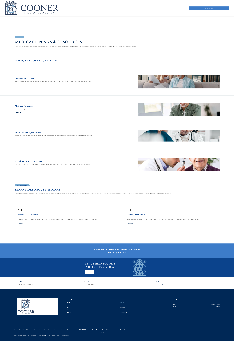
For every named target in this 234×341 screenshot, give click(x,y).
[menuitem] (104, 8)
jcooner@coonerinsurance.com (26, 284)
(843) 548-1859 (91, 284)
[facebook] (157, 285)
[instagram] (160, 285)
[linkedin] (162, 285)
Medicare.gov (113, 252)
